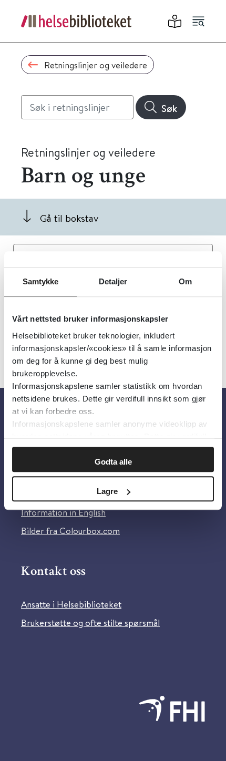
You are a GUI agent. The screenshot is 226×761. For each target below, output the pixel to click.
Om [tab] (185, 281)
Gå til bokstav (69, 217)
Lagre (107, 491)
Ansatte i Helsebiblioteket (71, 604)
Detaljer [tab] (113, 281)
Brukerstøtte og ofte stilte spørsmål (90, 622)
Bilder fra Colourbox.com (70, 531)
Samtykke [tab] (41, 281)
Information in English (63, 512)
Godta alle (113, 461)
